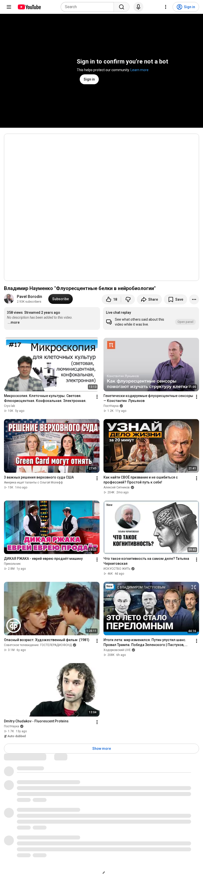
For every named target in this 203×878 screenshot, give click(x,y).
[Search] (121, 7)
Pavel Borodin (29, 296)
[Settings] (166, 7)
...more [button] (14, 322)
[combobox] (89, 7)
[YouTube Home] (29, 7)
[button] (151, 318)
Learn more (139, 70)
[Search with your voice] (138, 7)
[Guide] (9, 7)
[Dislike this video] (128, 299)
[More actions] (194, 299)
